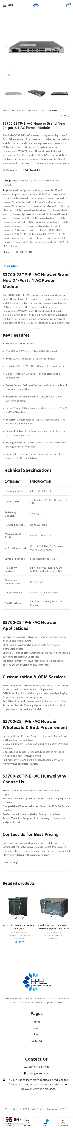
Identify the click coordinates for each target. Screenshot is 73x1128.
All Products (24, 180)
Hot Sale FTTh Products (25, 110)
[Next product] (68, 116)
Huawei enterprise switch (45, 206)
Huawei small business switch (19, 237)
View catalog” (10, 862)
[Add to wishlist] (22, 918)
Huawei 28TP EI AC (41, 194)
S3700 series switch (41, 241)
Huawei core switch (57, 198)
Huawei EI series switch (16, 206)
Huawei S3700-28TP (50, 229)
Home (6, 110)
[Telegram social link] (30, 252)
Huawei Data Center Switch (18, 202)
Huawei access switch (31, 198)
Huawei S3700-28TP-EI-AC (50, 234)
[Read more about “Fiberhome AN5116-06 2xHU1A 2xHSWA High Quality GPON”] (51, 918)
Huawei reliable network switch (43, 226)
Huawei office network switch (51, 221)
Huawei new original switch (18, 221)
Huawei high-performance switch (30, 214)
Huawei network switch (51, 218)
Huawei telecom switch (16, 241)
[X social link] (17, 252)
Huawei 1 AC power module (24, 190)
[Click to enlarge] (8, 74)
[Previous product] (61, 116)
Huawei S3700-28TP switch (18, 234)
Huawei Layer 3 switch (24, 218)
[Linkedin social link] (26, 252)
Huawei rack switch (13, 226)
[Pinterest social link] (21, 252)
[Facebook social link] (13, 252)
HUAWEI (53, 110)
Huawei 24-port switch (15, 194)
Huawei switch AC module (51, 237)
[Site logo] (37, 5)
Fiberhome (21, 932)
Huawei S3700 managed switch (20, 229)
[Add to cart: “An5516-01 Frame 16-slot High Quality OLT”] (16, 918)
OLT (43, 110)
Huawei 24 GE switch (53, 190)
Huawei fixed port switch (36, 210)
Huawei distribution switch (50, 202)
